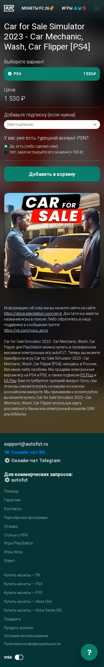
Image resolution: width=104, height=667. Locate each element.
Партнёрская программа (25, 517)
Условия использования (26, 636)
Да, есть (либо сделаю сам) (34, 146)
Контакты (12, 509)
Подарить (12, 619)
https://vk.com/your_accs (26, 330)
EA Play (10, 381)
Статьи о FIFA (16, 535)
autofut (19, 480)
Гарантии (12, 500)
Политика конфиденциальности (32, 644)
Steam (9, 561)
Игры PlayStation (18, 543)
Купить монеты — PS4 (23, 584)
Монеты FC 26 (36, 8)
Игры (67, 8)
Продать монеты (18, 628)
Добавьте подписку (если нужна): (40, 114)
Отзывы (11, 526)
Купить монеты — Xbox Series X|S (33, 610)
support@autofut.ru (26, 444)
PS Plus (86, 375)
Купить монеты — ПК (22, 575)
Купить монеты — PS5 (23, 593)
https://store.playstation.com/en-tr (33, 313)
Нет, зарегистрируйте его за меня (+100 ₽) (46, 152)
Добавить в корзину (52, 174)
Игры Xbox (13, 552)
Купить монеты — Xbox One (28, 601)
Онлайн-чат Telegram (35, 460)
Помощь (11, 491)
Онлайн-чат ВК (27, 452)
